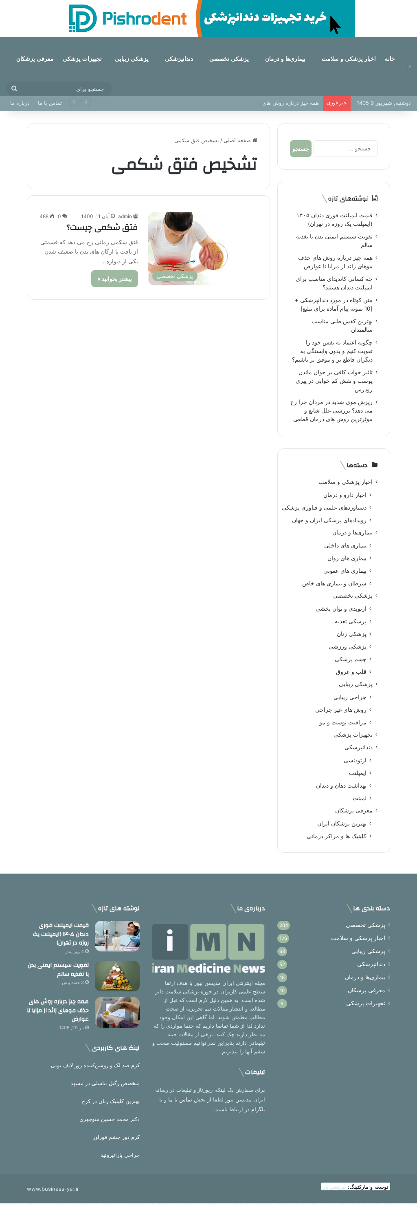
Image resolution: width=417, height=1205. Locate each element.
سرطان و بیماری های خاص (334, 583)
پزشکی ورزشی (348, 646)
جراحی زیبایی (350, 696)
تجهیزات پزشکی (82, 59)
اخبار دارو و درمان (345, 494)
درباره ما (20, 102)
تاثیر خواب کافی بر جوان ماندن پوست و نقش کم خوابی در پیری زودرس (334, 381)
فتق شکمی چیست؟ (102, 227)
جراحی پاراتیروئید (120, 1155)
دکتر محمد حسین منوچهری (109, 1119)
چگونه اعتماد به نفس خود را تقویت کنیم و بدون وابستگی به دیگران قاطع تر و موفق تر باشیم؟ (332, 351)
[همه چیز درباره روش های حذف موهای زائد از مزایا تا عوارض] (117, 1012)
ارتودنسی (355, 760)
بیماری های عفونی (345, 570)
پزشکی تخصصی (229, 59)
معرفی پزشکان (35, 59)
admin (125, 216)
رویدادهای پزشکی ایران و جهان (329, 519)
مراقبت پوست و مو (343, 722)
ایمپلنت (358, 772)
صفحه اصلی (238, 140)
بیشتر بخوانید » (114, 278)
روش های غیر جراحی (341, 709)
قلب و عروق (351, 671)
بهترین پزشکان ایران (342, 823)
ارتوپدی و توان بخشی (341, 608)
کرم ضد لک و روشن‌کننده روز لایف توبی (95, 1065)
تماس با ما (50, 102)
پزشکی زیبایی (132, 59)
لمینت (360, 798)
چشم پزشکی (351, 658)
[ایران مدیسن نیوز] (408, 66)
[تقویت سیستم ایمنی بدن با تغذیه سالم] (117, 976)
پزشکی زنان (352, 633)
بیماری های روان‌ (347, 557)
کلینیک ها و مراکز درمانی (337, 835)
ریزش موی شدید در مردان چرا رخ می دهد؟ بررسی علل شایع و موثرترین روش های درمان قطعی (331, 410)
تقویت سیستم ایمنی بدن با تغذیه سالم (58, 970)
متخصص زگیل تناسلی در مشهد (105, 1083)
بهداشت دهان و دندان (341, 785)
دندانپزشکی (179, 59)
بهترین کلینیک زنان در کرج (111, 1101)
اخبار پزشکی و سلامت (349, 59)
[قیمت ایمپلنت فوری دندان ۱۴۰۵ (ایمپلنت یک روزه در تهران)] (117, 936)
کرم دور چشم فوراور (116, 1137)
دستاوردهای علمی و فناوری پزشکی (324, 507)
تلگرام (258, 1109)
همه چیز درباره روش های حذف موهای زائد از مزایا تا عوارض (250, 102)
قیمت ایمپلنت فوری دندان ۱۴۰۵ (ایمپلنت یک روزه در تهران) (61, 934)
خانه (390, 59)
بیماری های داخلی (345, 545)
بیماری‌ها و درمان (285, 59)
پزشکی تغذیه (351, 621)
